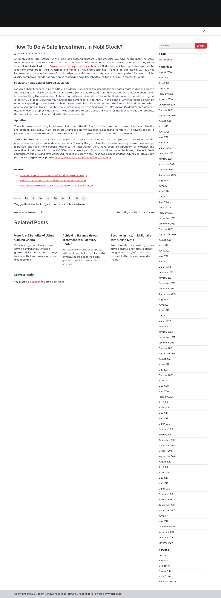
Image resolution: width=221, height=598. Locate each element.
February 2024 (166, 212)
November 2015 (167, 532)
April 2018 (163, 483)
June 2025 (164, 131)
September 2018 (167, 456)
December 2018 (167, 440)
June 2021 (164, 364)
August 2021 (165, 358)
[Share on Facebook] (26, 198)
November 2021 (167, 342)
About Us (163, 560)
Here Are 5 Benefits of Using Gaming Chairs (34, 238)
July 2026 (163, 77)
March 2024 (165, 207)
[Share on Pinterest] (55, 198)
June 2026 (164, 83)
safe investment (76, 204)
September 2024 (167, 175)
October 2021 (165, 348)
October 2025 (166, 110)
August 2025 (165, 120)
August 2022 (165, 299)
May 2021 (163, 369)
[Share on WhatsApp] (48, 198)
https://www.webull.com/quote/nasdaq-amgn (83, 157)
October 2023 (166, 229)
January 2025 (166, 158)
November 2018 (167, 445)
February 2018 (166, 494)
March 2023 (165, 266)
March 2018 (164, 488)
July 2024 (164, 185)
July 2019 (163, 402)
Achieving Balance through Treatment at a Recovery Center (81, 240)
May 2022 (164, 315)
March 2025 (165, 148)
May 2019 (163, 413)
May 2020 (164, 385)
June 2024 (164, 191)
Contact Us (164, 555)
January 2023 (166, 277)
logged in (34, 282)
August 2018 (165, 461)
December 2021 (167, 337)
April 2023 (164, 261)
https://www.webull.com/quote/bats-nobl (68, 66)
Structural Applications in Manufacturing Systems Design (53, 175)
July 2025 (163, 126)
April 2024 (164, 202)
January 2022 (166, 331)
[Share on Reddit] (62, 198)
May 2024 (164, 196)
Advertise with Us (167, 581)
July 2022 (163, 304)
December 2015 (167, 526)
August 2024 (165, 180)
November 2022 (167, 288)
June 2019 (164, 407)
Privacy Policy (166, 571)
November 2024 (167, 164)
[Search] (204, 31)
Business (30, 204)
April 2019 (163, 418)
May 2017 (163, 521)
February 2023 (166, 272)
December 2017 (167, 504)
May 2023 (164, 256)
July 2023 (163, 245)
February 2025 (166, 153)
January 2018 (165, 499)
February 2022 (166, 326)
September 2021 (167, 353)
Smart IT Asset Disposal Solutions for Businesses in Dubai (53, 180)
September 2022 (167, 294)
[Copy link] (84, 198)
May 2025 (164, 137)
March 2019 (164, 423)
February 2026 (166, 93)
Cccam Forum (44, 594)
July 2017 (163, 515)
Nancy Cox (22, 53)
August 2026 (165, 72)
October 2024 (166, 169)
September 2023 (167, 234)
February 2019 (166, 429)
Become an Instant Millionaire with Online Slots (131, 238)
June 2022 (164, 310)
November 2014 (167, 542)
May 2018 (163, 477)
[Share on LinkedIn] (41, 198)
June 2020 (164, 380)
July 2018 (163, 467)
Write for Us (165, 576)
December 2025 (167, 104)
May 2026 (164, 88)
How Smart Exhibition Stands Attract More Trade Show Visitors (57, 185)
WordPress (114, 594)
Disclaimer (164, 565)
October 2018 (166, 450)
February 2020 (166, 396)
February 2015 (166, 537)
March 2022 (165, 321)
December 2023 (167, 218)
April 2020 (164, 391)
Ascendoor (85, 594)
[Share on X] (33, 198)
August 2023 (165, 239)
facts (39, 204)
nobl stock (59, 204)
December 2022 (167, 283)
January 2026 (166, 99)
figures (48, 204)
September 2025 (167, 115)
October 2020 (166, 375)
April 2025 (164, 142)
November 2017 (167, 510)
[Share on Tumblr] (69, 198)
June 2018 (164, 472)
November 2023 (167, 223)
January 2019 (165, 434)
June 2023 (164, 250)
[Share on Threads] (77, 198)
